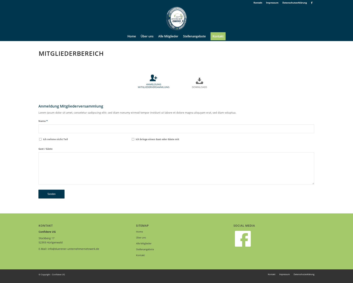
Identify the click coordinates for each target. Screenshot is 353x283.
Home (139, 231)
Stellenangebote (145, 249)
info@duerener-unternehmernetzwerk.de (73, 249)
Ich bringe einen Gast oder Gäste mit (157, 139)
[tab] (153, 83)
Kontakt (140, 255)
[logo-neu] (176, 18)
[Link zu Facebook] (311, 3)
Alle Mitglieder (143, 243)
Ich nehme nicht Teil (55, 139)
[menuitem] (258, 3)
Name (43, 121)
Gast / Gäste (45, 148)
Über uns (141, 237)
